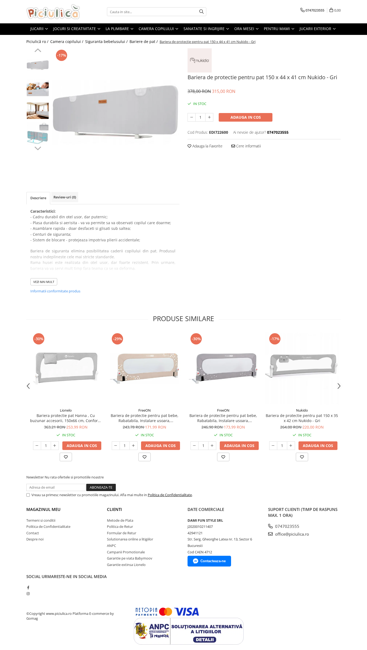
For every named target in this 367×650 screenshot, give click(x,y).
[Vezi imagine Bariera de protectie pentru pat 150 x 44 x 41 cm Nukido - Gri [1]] (38, 88)
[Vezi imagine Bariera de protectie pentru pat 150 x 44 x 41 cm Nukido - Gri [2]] (38, 111)
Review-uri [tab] (64, 197)
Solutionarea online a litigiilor (130, 539)
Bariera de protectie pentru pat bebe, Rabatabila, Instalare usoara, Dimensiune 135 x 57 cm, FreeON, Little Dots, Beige (144, 418)
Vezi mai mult (43, 282)
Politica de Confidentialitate (170, 494)
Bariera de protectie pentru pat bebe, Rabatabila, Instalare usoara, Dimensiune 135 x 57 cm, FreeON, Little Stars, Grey (223, 418)
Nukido (302, 410)
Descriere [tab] (38, 197)
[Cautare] (201, 11)
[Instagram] (28, 593)
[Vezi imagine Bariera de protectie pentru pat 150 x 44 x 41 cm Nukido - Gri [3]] (38, 133)
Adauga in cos (246, 117)
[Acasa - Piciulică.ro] (53, 11)
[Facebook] (28, 587)
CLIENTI (114, 509)
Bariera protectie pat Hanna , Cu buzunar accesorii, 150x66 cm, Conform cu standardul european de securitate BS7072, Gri (65, 418)
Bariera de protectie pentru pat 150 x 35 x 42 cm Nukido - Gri (302, 418)
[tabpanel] (115, 112)
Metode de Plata (120, 520)
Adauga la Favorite (206, 145)
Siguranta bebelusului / (107, 41)
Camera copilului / (67, 41)
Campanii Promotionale (126, 552)
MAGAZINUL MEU (43, 509)
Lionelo (66, 410)
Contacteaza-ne (213, 561)
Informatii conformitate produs (55, 291)
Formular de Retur (121, 533)
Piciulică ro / (37, 41)
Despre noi (35, 539)
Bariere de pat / (144, 41)
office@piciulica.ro (291, 534)
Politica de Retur (120, 526)
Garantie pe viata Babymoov (129, 558)
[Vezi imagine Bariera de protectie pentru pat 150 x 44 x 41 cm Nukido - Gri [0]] (38, 65)
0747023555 (286, 526)
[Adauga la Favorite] (66, 457)
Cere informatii (248, 145)
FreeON (144, 410)
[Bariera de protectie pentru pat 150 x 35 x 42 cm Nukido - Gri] (302, 368)
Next (38, 147)
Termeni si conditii (40, 520)
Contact (32, 533)
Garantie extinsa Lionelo (126, 564)
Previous (38, 51)
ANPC (111, 545)
